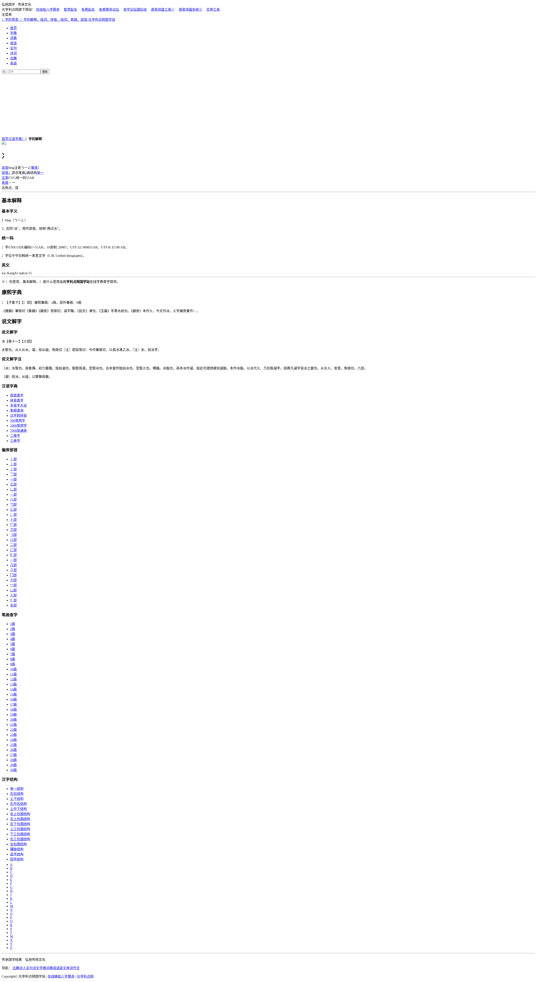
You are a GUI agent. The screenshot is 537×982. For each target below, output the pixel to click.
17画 (13, 704)
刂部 (13, 535)
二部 (13, 545)
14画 (13, 689)
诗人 (22, 968)
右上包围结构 (20, 814)
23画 (13, 734)
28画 (13, 760)
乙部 (13, 484)
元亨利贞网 (85, 976)
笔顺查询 (16, 410)
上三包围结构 (20, 829)
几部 (13, 565)
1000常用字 (18, 425)
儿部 (13, 540)
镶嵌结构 (16, 849)
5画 (12, 644)
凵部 (13, 590)
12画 (13, 679)
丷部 (13, 560)
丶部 (13, 494)
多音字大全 (18, 405)
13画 (13, 684)
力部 (13, 580)
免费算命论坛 (109, 9)
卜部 (13, 519)
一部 (13, 479)
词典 (13, 38)
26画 (13, 750)
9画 (12, 664)
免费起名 (88, 9)
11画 (13, 674)
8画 (12, 659)
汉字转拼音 (18, 415)
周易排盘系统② (190, 9)
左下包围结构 (20, 824)
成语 (13, 43)
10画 (13, 669)
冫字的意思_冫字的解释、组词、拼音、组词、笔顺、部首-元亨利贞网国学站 (58, 19)
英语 (13, 63)
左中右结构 (18, 804)
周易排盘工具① (163, 9)
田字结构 (16, 859)
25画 (13, 745)
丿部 (13, 469)
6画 (12, 649)
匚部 (13, 550)
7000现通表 (18, 430)
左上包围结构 (20, 819)
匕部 (13, 509)
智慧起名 (70, 9)
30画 (13, 770)
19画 (13, 714)
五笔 (5, 178)
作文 (76, 968)
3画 (12, 634)
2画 (12, 629)
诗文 (36, 968)
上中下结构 (18, 809)
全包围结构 (18, 844)
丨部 (13, 459)
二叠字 (15, 435)
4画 (12, 639)
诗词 (13, 53)
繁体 (34, 167)
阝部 (13, 555)
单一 (40, 173)
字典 (13, 33)
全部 (13, 605)
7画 (12, 654)
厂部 (13, 524)
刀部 (13, 530)
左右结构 (16, 794)
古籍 (13, 58)
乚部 (13, 489)
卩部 (13, 570)
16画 (13, 699)
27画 (13, 755)
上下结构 (16, 799)
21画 (13, 724)
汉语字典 (15, 139)
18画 (13, 709)
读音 (5, 167)
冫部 (13, 514)
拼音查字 (16, 400)
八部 (13, 499)
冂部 (13, 575)
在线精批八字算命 (61, 976)
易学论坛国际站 (135, 9)
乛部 (13, 474)
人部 (13, 595)
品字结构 (16, 854)
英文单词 (66, 968)
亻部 (13, 600)
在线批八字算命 (48, 9)
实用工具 (213, 9)
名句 (13, 48)
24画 (13, 740)
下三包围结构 (20, 834)
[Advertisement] (268, 104)
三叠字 (15, 440)
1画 (12, 624)
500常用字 (17, 420)
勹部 (13, 504)
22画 (13, 729)
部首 (5, 173)
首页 (13, 28)
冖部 (13, 585)
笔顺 (5, 183)
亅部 (13, 464)
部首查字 (16, 395)
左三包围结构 (20, 839)
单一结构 (16, 788)
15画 (13, 694)
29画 (13, 765)
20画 (13, 719)
